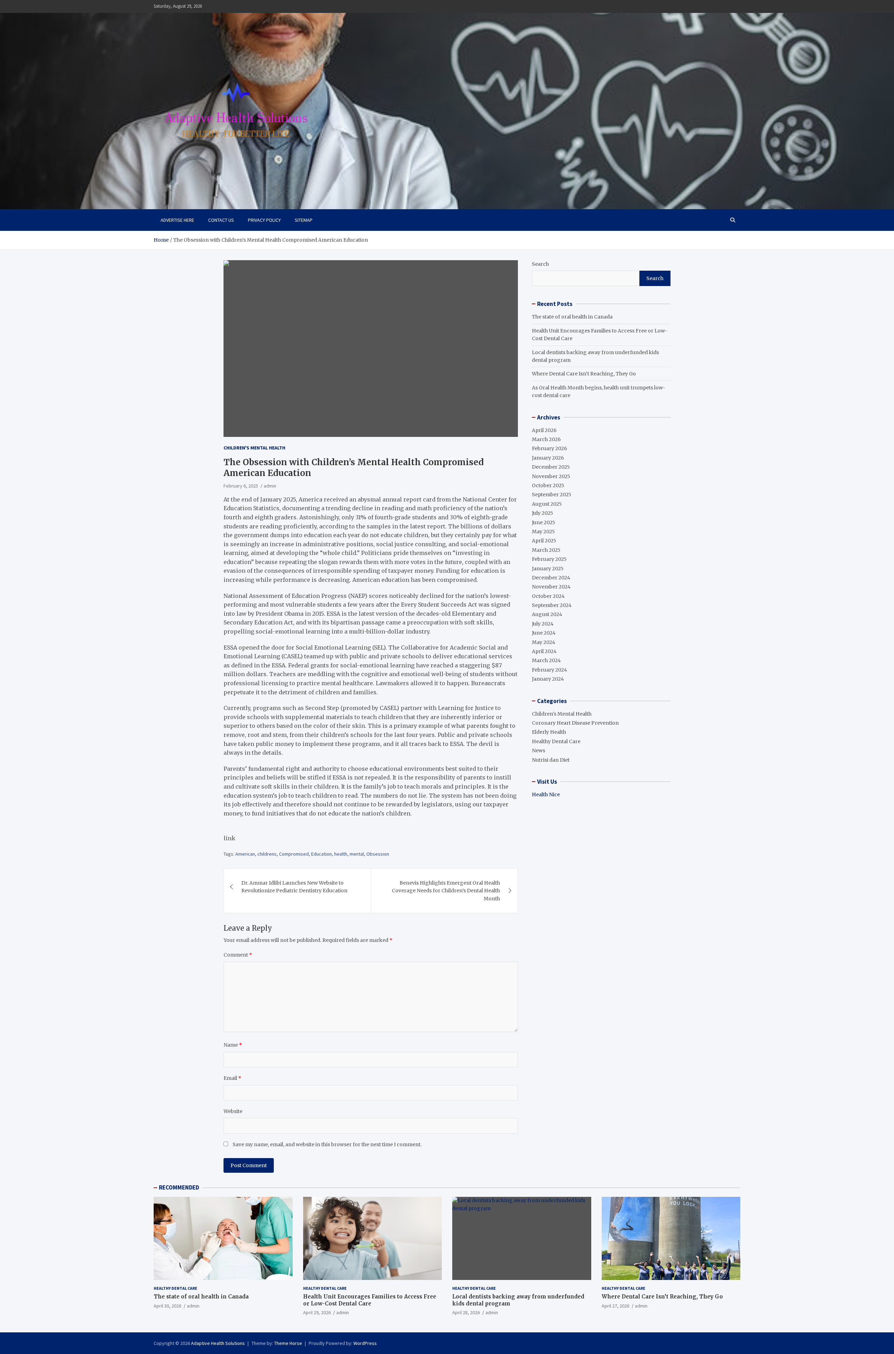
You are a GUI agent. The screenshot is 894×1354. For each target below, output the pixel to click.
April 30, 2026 (167, 1306)
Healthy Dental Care (556, 741)
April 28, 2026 (466, 1312)
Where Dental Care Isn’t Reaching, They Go (584, 374)
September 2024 (552, 605)
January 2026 (548, 458)
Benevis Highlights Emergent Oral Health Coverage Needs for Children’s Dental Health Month (446, 891)
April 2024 (544, 651)
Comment (238, 955)
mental (357, 854)
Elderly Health (549, 732)
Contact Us (221, 220)
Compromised (294, 854)
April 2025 (544, 540)
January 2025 (548, 568)
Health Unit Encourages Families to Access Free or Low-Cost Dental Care (369, 1300)
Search (540, 264)
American (245, 854)
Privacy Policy (264, 220)
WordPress (365, 1343)
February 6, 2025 (241, 486)
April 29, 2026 (317, 1312)
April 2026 (544, 430)
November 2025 (551, 476)
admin (270, 486)
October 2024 (548, 596)
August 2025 (547, 504)
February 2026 (549, 448)
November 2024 (551, 587)
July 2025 (542, 513)
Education (321, 854)
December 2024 (551, 577)
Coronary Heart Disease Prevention (575, 723)
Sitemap (304, 220)
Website (233, 1111)
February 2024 (549, 670)
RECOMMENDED (179, 1187)
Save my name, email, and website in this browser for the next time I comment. (327, 1144)
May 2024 (543, 642)
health (340, 854)
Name (233, 1045)
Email (232, 1078)
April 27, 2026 (615, 1306)
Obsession (377, 854)
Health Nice (546, 794)
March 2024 (546, 660)
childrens (267, 854)
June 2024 (544, 633)
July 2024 (543, 624)
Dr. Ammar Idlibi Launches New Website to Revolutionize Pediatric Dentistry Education (294, 887)
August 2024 (547, 614)
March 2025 (546, 550)
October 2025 (548, 485)
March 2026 (546, 439)
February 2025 (549, 559)
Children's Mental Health (254, 448)
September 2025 (551, 494)
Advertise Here (177, 220)
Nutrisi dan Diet (551, 760)
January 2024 (548, 679)
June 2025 (543, 522)
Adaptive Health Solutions (218, 1343)
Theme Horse (288, 1343)
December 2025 (551, 467)
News (538, 750)
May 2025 (543, 531)
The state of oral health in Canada (572, 317)
